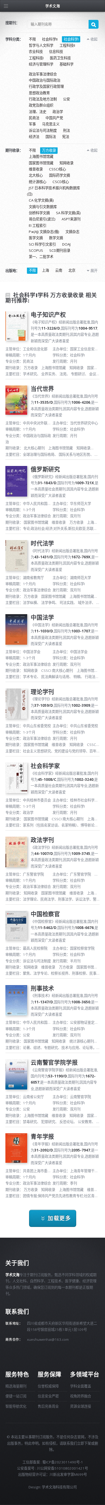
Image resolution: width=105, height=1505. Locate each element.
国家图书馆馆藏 (41, 163)
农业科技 (36, 51)
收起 (93, 39)
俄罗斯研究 (45, 469)
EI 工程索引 (37, 225)
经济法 (34, 136)
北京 (71, 270)
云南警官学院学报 (54, 1062)
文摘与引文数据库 (43, 206)
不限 (32, 39)
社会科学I (71, 39)
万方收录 (49, 150)
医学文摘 (36, 238)
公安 (66, 99)
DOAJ (66, 244)
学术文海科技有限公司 (59, 1487)
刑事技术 (42, 988)
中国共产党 (54, 117)
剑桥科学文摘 (39, 212)
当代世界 (42, 388)
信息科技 (56, 51)
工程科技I (36, 58)
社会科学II (50, 39)
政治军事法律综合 (43, 74)
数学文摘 (56, 238)
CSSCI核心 (57, 169)
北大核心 (36, 175)
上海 (45, 270)
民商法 (34, 117)
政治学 (57, 111)
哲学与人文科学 (41, 45)
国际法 (51, 136)
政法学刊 (42, 840)
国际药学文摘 (59, 175)
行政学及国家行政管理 (46, 86)
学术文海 (52, 5)
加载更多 (59, 1218)
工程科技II (67, 45)
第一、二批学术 (41, 256)
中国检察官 (45, 914)
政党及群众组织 (41, 105)
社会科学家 (45, 766)
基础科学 (67, 64)
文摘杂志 (72, 231)
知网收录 (67, 163)
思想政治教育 (39, 92)
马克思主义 (51, 124)
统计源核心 (37, 181)
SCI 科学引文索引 (42, 244)
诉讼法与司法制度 (43, 130)
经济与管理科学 (41, 64)
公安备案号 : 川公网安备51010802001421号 (52, 1468)
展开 (93, 270)
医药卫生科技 (60, 58)
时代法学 (42, 543)
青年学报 (42, 1136)
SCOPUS (36, 250)
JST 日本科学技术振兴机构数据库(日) (53, 190)
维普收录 (36, 169)
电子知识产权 (48, 314)
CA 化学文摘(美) (41, 200)
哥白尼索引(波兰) (42, 219)
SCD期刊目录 (59, 250)
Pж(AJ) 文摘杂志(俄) (44, 231)
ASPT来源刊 (71, 219)
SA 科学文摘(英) (68, 212)
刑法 (66, 130)
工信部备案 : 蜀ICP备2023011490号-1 (52, 1462)
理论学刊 (42, 691)
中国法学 (42, 617)
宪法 (65, 136)
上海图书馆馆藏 (41, 156)
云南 (58, 270)
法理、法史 (37, 111)
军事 (32, 124)
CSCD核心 (60, 181)
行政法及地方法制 (43, 99)
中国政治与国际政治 (44, 80)
